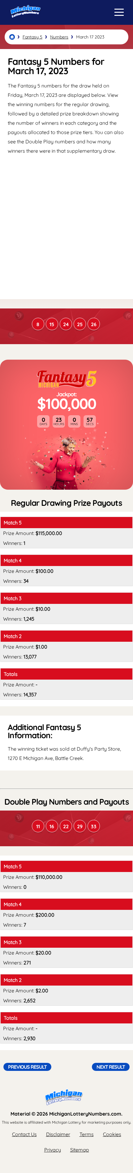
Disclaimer (58, 1134)
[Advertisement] (66, 226)
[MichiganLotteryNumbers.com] (24, 23)
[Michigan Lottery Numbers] (12, 37)
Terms (86, 1134)
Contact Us (24, 1134)
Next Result (111, 1067)
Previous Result (27, 1067)
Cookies (112, 1134)
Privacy (52, 1150)
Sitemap (79, 1150)
